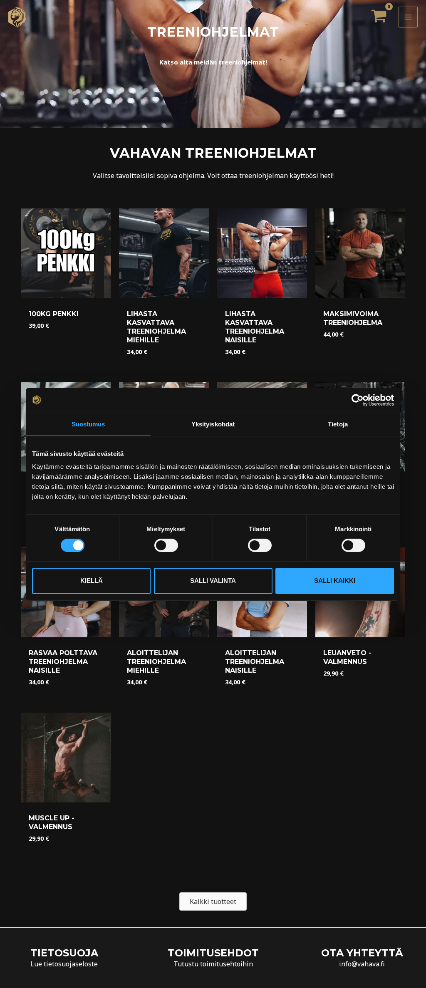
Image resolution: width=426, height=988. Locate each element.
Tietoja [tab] (338, 423)
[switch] (166, 545)
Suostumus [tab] (88, 423)
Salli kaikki (334, 580)
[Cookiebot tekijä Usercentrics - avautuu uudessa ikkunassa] (357, 400)
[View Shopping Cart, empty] (378, 16)
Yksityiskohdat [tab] (213, 423)
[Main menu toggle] (408, 17)
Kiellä (91, 580)
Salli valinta (213, 580)
